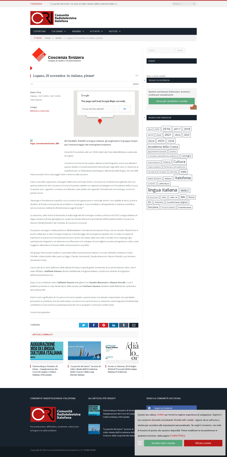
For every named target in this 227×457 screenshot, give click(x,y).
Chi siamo (57, 31)
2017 (177, 129)
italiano (168, 178)
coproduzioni (154, 162)
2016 (166, 129)
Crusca (166, 162)
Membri (76, 31)
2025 (161, 141)
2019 (150, 135)
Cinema (172, 151)
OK (124, 109)
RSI (149, 202)
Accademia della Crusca (163, 146)
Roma (191, 197)
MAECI (185, 190)
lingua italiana (162, 190)
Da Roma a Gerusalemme (174, 167)
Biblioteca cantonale (39, 110)
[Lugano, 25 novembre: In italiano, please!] (84, 59)
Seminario (159, 202)
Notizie (113, 31)
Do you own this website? (93, 109)
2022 (178, 135)
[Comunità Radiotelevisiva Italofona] (53, 17)
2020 (158, 135)
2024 (151, 141)
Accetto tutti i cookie (163, 443)
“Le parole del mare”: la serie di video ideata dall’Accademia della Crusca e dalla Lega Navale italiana (85, 3)
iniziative (162, 172)
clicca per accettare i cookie (171, 101)
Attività (95, 31)
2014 (150, 129)
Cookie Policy (177, 435)
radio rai (173, 197)
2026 (171, 141)
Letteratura (164, 183)
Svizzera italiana (168, 207)
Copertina (39, 31)
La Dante (151, 183)
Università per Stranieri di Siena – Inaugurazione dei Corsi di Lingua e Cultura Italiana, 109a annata (45, 370)
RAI (183, 197)
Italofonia (183, 177)
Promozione (153, 197)
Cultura (179, 161)
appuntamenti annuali (157, 151)
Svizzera (153, 207)
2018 (187, 129)
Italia (183, 171)
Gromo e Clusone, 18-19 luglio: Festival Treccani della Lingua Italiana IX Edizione (122, 369)
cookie (160, 414)
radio (163, 197)
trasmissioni (184, 207)
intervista (173, 172)
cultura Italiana (154, 167)
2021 (168, 135)
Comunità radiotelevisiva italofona (163, 156)
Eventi (136, 84)
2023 (186, 135)
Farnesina (152, 172)
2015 (157, 129)
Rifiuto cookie (203, 443)
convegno (186, 155)
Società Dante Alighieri (177, 202)
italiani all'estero (154, 178)
